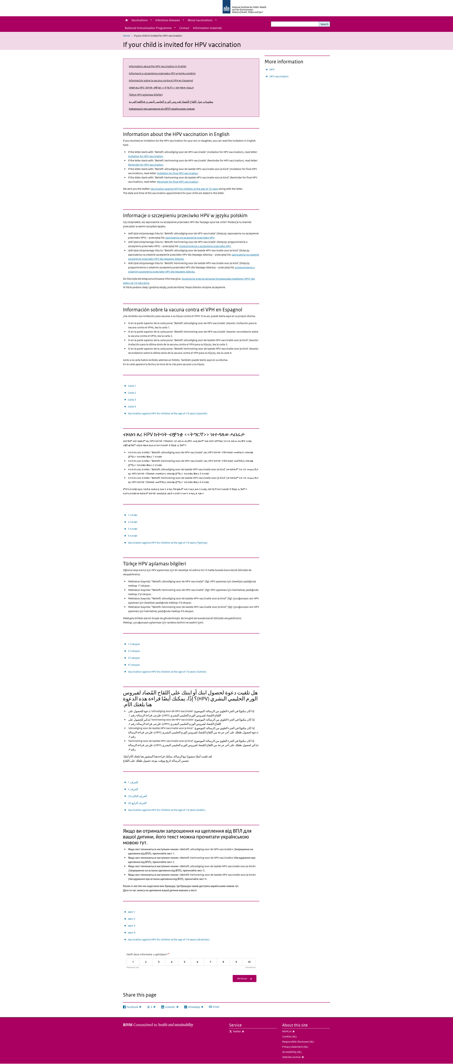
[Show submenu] (151, 20)
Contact (184, 28)
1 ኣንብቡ (132, 515)
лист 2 (131, 918)
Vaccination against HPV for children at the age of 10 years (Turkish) (167, 671)
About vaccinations (200, 20)
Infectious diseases (167, 20)
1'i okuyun (134, 644)
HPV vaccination (279, 76)
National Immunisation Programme (148, 28)
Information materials (207, 28)
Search (324, 24)
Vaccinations (139, 20)
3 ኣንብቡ (132, 528)
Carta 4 (132, 406)
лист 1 (131, 912)
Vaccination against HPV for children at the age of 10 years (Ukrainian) (169, 939)
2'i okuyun (134, 651)
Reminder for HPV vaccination (145, 164)
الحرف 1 (133, 782)
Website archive (302, 1057)
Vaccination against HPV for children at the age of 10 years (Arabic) (166, 810)
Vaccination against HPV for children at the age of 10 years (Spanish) (167, 413)
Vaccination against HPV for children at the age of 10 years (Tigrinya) (167, 542)
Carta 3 (132, 399)
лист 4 (131, 932)
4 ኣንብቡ (132, 535)
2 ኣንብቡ (132, 522)
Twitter (248, 1031)
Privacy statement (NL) (295, 1046)
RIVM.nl (297, 1031)
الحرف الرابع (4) (137, 803)
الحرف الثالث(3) (137, 796)
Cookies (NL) (289, 1036)
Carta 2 (132, 392)
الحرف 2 (133, 789)
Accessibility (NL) (292, 1052)
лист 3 (131, 925)
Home (126, 20)
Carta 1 (132, 385)
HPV (271, 69)
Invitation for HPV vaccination (145, 156)
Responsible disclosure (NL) (298, 1041)
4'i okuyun (134, 664)
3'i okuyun (134, 658)
